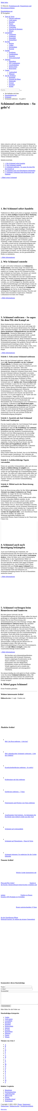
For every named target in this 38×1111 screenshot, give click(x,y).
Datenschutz (5, 1106)
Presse (20, 1104)
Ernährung (12, 36)
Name (3, 987)
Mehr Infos (4, 2)
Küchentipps (13, 47)
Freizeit (11, 83)
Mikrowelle (8, 1095)
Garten (7, 70)
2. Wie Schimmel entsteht (13, 165)
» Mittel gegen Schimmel (9, 177)
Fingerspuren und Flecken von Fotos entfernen (20, 803)
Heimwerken (13, 67)
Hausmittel (12, 38)
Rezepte (11, 49)
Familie (7, 50)
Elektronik (12, 81)
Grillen (11, 45)
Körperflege (13, 40)
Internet (7, 1028)
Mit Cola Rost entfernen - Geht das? (16, 741)
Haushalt (12, 22)
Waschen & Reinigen (15, 29)
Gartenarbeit (13, 72)
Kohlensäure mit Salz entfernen (15, 779)
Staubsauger (9, 1101)
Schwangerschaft (14, 58)
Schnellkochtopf (10, 1099)
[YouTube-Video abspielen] (19, 531)
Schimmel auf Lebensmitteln (14, 829)
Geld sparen (13, 20)
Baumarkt (12, 77)
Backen (11, 43)
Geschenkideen (14, 65)
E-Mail (3, 989)
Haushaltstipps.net (11, 95)
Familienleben (13, 54)
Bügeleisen (8, 1090)
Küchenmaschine (10, 1092)
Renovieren (12, 68)
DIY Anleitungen (14, 63)
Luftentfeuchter (10, 1094)
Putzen (11, 24)
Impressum (26, 1104)
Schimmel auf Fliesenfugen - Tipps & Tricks (19, 841)
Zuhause (7, 59)
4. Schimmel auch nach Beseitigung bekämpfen (20, 170)
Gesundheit (8, 33)
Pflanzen (11, 74)
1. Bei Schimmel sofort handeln (15, 163)
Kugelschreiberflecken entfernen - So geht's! (19, 767)
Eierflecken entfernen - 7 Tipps (15, 792)
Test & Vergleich (10, 76)
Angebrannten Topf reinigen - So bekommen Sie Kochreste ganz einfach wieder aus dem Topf (20, 816)
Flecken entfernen (14, 18)
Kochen (7, 41)
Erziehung (12, 52)
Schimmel (12, 25)
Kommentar (4, 991)
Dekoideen (12, 61)
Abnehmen (12, 34)
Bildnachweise (14, 1106)
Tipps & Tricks (9, 16)
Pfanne (7, 1097)
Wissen (11, 31)
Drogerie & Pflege (15, 79)
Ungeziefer (12, 27)
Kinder (11, 86)
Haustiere (12, 56)
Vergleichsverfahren (26, 1106)
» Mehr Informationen (8, 257)
